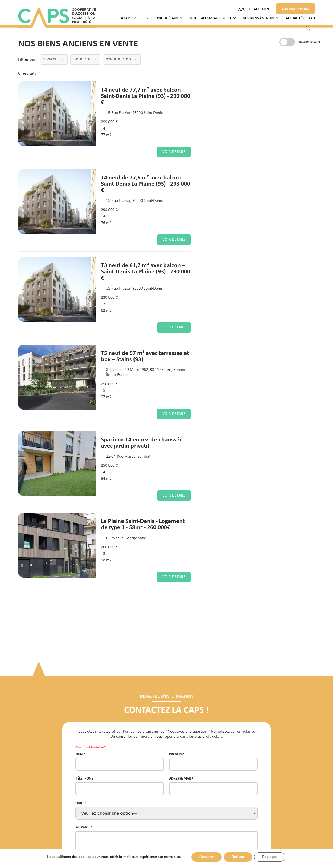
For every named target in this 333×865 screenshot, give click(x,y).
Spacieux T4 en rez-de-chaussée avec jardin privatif (142, 442)
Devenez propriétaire (160, 18)
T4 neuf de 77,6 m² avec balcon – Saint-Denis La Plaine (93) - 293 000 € (145, 183)
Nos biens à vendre (259, 18)
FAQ (312, 18)
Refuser (238, 856)
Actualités (295, 18)
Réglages (269, 856)
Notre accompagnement (211, 18)
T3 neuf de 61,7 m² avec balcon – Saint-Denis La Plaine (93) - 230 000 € (145, 271)
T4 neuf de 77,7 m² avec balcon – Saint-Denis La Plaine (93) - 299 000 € (145, 96)
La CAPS (125, 18)
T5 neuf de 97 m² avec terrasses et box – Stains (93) (145, 356)
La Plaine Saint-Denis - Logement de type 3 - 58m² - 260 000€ (143, 524)
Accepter (206, 856)
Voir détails (173, 152)
